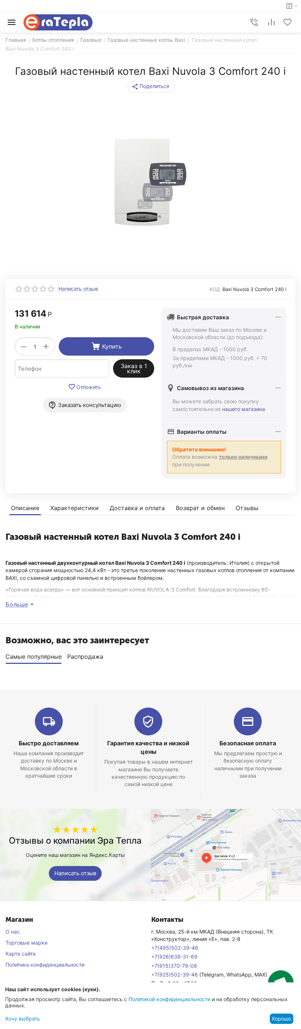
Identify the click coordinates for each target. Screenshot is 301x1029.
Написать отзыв (75, 873)
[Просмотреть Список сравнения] (271, 22)
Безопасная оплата (248, 743)
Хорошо (281, 1018)
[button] (151, 86)
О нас (13, 931)
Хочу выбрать (22, 1018)
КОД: (215, 289)
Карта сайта (21, 953)
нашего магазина (243, 409)
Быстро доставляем (49, 743)
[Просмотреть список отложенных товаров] (287, 22)
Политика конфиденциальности (45, 964)
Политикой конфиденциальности (169, 999)
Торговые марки (26, 942)
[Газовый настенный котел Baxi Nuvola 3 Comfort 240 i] (150, 182)
